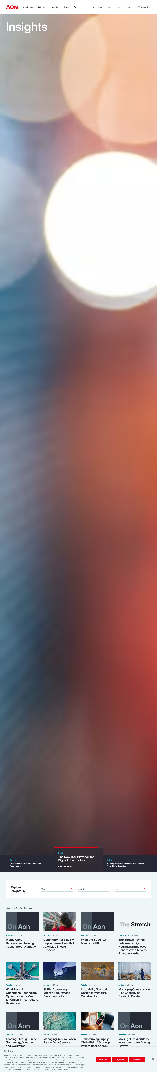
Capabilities (27, 7)
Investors (120, 7)
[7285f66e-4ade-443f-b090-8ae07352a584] (143, 889)
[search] (75, 7)
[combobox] (57, 889)
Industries (42, 7)
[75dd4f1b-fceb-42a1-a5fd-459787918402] (107, 889)
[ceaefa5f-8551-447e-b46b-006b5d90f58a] (70, 889)
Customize (103, 1060)
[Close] (153, 1059)
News (129, 7)
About (66, 7)
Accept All (137, 1060)
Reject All (120, 1060)
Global (146, 7)
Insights (55, 7)
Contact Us (97, 7)
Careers (111, 7)
